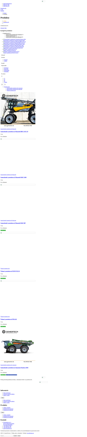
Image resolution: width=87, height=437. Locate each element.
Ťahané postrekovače (10, 35)
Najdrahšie (6, 71)
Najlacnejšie (6, 70)
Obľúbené (6, 67)
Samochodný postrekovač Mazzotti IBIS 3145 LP (14, 131)
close (19, 435)
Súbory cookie (6, 395)
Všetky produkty (6, 407)
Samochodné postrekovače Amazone (14, 34)
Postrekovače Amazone (8, 408)
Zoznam (5, 59)
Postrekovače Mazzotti (8, 410)
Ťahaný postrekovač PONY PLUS (10, 271)
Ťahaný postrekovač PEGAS (9, 319)
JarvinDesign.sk (30, 433)
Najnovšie (6, 69)
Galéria (5, 61)
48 (4, 80)
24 (4, 79)
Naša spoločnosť (6, 392)
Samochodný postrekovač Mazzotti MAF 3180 (13, 177)
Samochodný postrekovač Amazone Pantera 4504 (14, 367)
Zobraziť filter (4, 28)
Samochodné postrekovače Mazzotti (13, 37)
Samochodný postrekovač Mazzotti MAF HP (13, 223)
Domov (5, 13)
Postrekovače (6, 22)
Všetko (4, 21)
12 (4, 78)
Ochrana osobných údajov (9, 394)
